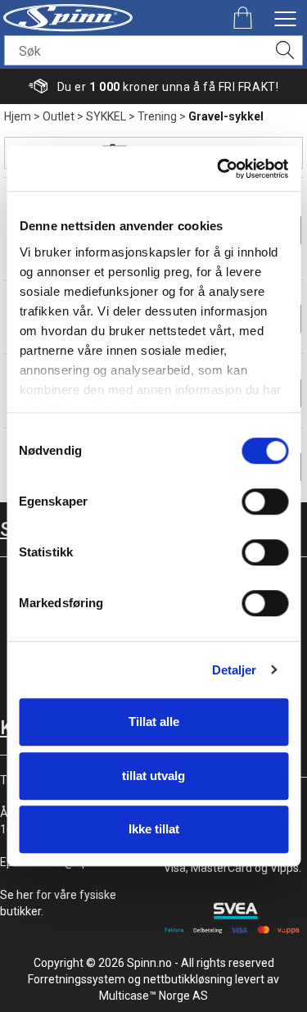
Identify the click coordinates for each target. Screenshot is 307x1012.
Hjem (17, 116)
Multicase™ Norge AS (153, 995)
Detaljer (234, 670)
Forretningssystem (76, 979)
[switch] (265, 501)
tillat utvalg (153, 776)
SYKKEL (106, 116)
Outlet (58, 116)
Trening (157, 116)
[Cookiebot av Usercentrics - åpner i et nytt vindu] (218, 168)
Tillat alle (154, 721)
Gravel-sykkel (226, 116)
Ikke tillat (154, 829)
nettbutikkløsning (188, 979)
